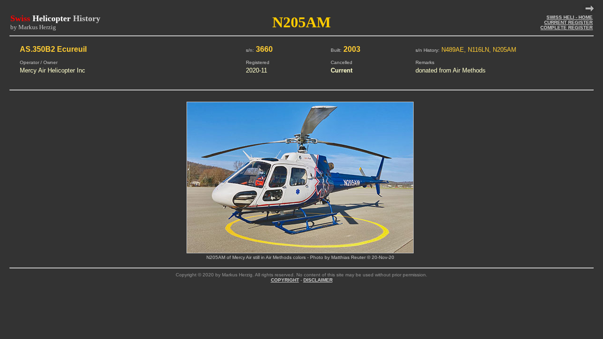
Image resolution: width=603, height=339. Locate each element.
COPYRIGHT (285, 279)
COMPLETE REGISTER (566, 27)
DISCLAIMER (318, 279)
